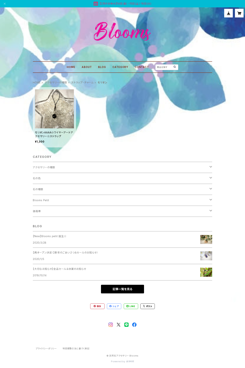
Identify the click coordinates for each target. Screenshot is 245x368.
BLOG (102, 66)
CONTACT (142, 66)
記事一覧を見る (122, 289)
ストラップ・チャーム (82, 82)
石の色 (37, 178)
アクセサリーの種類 (56, 82)
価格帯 (37, 211)
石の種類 (38, 189)
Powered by (118, 361)
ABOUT (87, 66)
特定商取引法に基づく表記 (76, 348)
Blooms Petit (41, 200)
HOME (71, 66)
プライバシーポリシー (46, 348)
